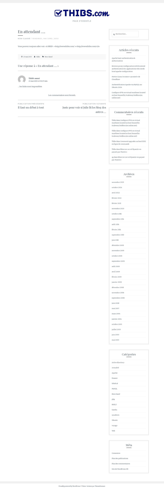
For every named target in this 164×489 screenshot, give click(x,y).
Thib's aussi (34, 78)
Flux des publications (120, 458)
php (113, 399)
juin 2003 (115, 335)
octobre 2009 (117, 256)
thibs (38, 57)
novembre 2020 (118, 209)
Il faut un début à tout (31, 106)
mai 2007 (115, 308)
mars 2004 (116, 314)
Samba (114, 410)
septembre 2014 (118, 219)
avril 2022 (116, 193)
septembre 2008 (118, 298)
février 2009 (116, 277)
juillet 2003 (116, 329)
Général (115, 383)
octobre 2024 (117, 187)
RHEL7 (114, 405)
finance (114, 378)
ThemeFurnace (100, 486)
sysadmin (115, 415)
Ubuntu (115, 420)
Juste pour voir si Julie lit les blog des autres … (84, 108)
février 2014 (116, 230)
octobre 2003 (117, 324)
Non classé (24, 38)
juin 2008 (115, 303)
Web (113, 431)
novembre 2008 (118, 293)
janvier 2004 (117, 319)
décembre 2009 (118, 245)
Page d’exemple (82, 21)
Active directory (118, 362)
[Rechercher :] (125, 34)
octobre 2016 (117, 214)
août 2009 (116, 266)
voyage (114, 426)
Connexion (116, 453)
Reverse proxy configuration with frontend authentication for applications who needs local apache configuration (128, 68)
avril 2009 (116, 272)
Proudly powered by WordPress (69, 486)
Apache (114, 373)
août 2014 (115, 224)
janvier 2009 (117, 282)
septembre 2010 (118, 235)
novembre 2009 (118, 251)
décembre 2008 (118, 287)
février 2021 (116, 203)
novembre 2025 (118, 182)
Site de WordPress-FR (120, 469)
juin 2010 (115, 240)
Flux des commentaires (121, 464)
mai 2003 (115, 340)
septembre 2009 (118, 261)
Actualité (115, 368)
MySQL (114, 389)
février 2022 (116, 198)
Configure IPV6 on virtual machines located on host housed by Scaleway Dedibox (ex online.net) (128, 95)
